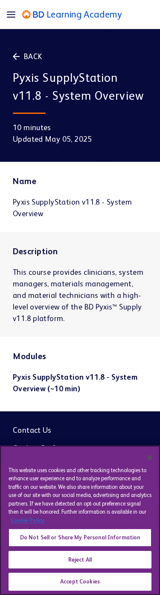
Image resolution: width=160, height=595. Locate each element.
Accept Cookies (80, 581)
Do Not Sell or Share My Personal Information (80, 537)
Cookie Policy (27, 520)
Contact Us (32, 429)
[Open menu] (14, 14)
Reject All (80, 559)
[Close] (149, 457)
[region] (80, 520)
